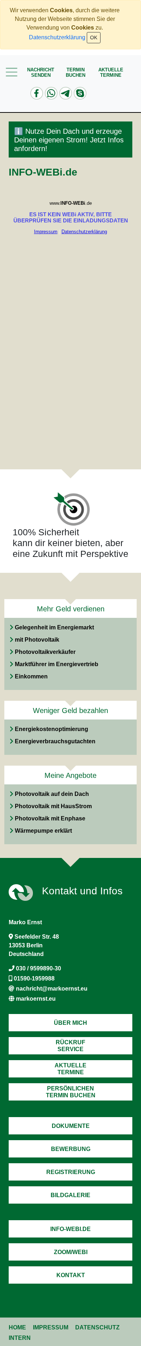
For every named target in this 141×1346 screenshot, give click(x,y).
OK (93, 37)
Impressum (50, 1327)
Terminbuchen (75, 72)
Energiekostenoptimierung (51, 729)
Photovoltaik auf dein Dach (52, 794)
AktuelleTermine (110, 72)
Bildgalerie (70, 1195)
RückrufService (70, 1045)
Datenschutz (97, 1327)
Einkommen (31, 676)
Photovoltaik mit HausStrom (53, 806)
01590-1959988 (34, 978)
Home (17, 1327)
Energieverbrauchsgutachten (55, 741)
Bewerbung (70, 1149)
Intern (20, 1338)
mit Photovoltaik (37, 640)
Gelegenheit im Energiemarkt (54, 627)
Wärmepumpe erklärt (43, 831)
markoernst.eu (36, 999)
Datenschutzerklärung (57, 37)
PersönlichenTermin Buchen (70, 1091)
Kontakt (70, 1275)
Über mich (70, 1023)
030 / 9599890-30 (38, 968)
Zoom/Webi (70, 1252)
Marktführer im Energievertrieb (56, 664)
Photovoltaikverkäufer (45, 652)
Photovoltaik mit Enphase (50, 818)
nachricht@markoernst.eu (51, 989)
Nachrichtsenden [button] (40, 72)
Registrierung (70, 1172)
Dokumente (71, 1126)
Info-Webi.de (70, 1229)
